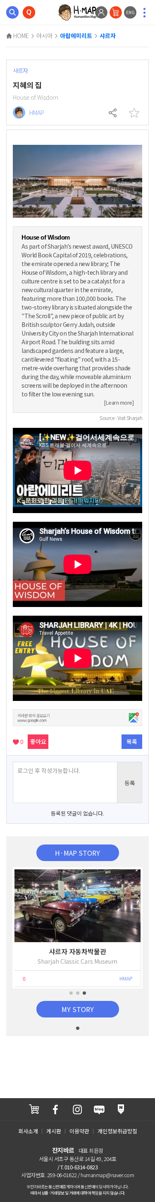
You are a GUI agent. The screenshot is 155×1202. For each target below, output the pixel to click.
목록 (131, 741)
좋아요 (38, 741)
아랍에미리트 (76, 36)
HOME (20, 35)
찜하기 (134, 113)
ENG (130, 12)
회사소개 (28, 1131)
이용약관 (79, 1131)
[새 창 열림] (34, 1109)
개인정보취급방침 (117, 1131)
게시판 (53, 1131)
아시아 (44, 35)
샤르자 (108, 36)
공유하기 (113, 113)
